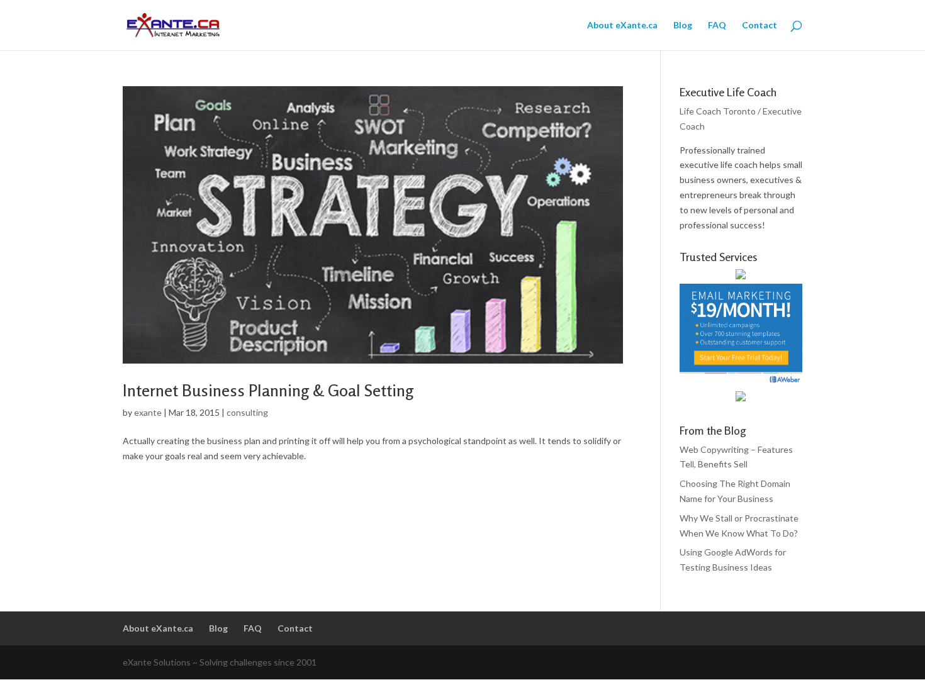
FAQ (717, 25)
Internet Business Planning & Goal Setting (268, 390)
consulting (247, 412)
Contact (759, 25)
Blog (682, 25)
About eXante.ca (622, 25)
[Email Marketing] (741, 382)
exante (148, 412)
